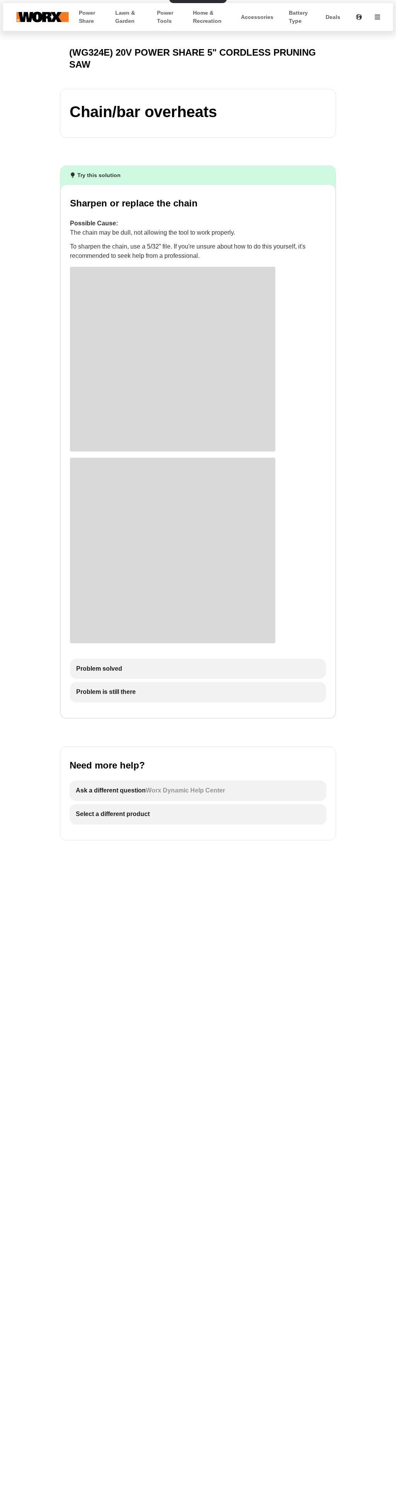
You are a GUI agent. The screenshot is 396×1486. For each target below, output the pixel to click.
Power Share (87, 17)
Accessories (257, 17)
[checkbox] (198, 669)
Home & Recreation (207, 17)
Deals (333, 17)
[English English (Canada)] (359, 17)
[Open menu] (377, 17)
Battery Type (298, 17)
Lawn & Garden (125, 17)
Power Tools (165, 17)
